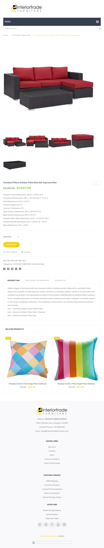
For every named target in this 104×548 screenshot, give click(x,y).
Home (5, 35)
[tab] (14, 280)
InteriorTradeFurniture (49, 536)
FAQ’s (52, 455)
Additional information (37, 280)
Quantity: (7, 237)
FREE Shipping (52, 481)
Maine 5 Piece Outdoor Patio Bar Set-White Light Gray (99, 183)
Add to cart (11, 244)
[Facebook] (4, 269)
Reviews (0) (60, 280)
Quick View (34, 385)
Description (13, 280)
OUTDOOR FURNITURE (21, 35)
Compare (27, 385)
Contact (52, 451)
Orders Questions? (52, 493)
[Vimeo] (64, 524)
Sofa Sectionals (37, 264)
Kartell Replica (52, 514)
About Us (52, 447)
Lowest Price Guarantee (52, 489)
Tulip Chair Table (52, 518)
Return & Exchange (52, 463)
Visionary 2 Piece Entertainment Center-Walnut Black (94, 183)
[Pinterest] (12, 269)
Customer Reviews (52, 485)
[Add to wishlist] (47, 339)
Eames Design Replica (52, 510)
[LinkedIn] (20, 269)
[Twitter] (8, 269)
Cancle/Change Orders (52, 497)
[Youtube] (58, 524)
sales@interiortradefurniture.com (54, 431)
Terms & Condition (52, 459)
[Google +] (16, 269)
